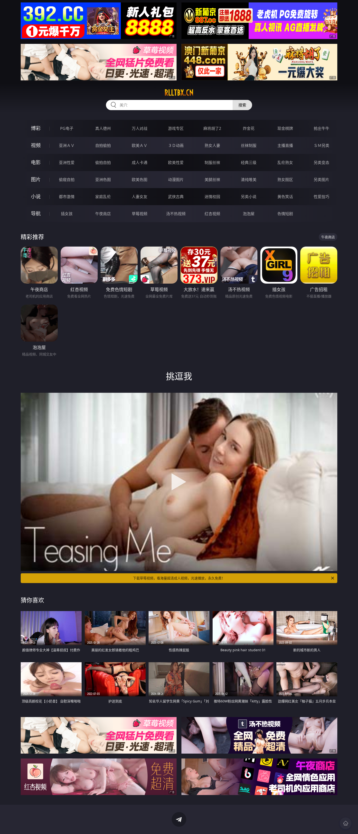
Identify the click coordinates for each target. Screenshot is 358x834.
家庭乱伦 (103, 196)
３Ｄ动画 (176, 145)
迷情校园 (212, 196)
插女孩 (67, 213)
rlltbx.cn (179, 92)
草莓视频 (139, 213)
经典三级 (248, 162)
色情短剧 (285, 213)
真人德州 (103, 128)
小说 (36, 196)
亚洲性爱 (67, 162)
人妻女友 (139, 196)
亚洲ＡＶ (67, 145)
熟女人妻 (212, 145)
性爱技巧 (321, 196)
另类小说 (248, 196)
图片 (36, 179)
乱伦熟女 (285, 162)
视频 (36, 145)
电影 (36, 162)
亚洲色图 (103, 179)
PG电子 (66, 128)
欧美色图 (139, 179)
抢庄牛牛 (321, 128)
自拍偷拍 (103, 145)
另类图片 (321, 179)
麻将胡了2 (212, 128)
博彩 (36, 128)
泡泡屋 (248, 213)
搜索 (242, 105)
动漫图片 (176, 179)
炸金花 (248, 128)
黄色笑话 (285, 196)
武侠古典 (176, 196)
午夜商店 (103, 213)
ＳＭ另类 (321, 145)
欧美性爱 (176, 162)
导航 (36, 213)
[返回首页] (345, 823)
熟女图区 (285, 179)
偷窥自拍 (67, 179)
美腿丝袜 (212, 179)
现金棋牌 (285, 128)
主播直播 (285, 145)
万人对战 (139, 128)
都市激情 (67, 196)
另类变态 (321, 162)
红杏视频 (212, 213)
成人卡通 (139, 162)
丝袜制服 (248, 145)
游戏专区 (176, 128)
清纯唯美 (248, 179)
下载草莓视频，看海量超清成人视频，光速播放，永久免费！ (179, 578)
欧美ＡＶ (139, 145)
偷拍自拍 (103, 162)
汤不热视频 (176, 213)
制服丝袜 (212, 162)
